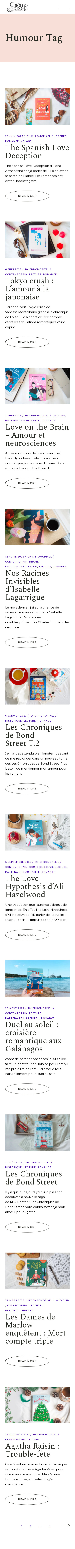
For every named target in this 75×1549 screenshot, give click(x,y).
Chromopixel (41, 136)
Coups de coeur (41, 867)
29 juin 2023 (14, 136)
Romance (12, 141)
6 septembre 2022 (18, 862)
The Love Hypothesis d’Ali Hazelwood (34, 887)
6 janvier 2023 (16, 715)
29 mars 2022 (15, 1300)
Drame (34, 561)
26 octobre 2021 (17, 1434)
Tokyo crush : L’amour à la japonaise (29, 289)
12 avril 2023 (14, 556)
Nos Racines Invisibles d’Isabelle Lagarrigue (27, 585)
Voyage (26, 141)
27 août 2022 (14, 1008)
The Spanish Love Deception (37, 152)
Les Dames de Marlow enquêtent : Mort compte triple (35, 1329)
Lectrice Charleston (21, 566)
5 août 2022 (14, 1162)
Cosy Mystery (17, 1305)
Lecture (61, 136)
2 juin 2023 (13, 415)
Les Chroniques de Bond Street (33, 1178)
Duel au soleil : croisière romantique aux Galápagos (33, 1037)
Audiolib (62, 1300)
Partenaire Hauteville (22, 420)
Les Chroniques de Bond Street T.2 (33, 735)
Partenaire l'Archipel (22, 1018)
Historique (13, 720)
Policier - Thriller (19, 1310)
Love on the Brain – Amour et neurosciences (37, 435)
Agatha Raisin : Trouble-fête (32, 1450)
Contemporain (16, 274)
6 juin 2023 (13, 269)
